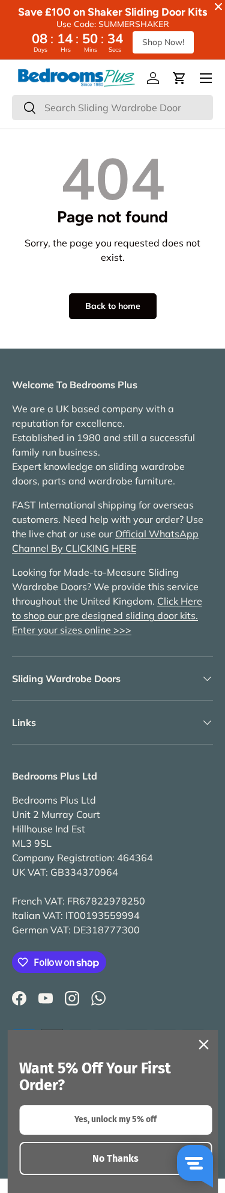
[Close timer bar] (218, 6)
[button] (179, 78)
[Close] (203, 1044)
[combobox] (112, 107)
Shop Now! (163, 42)
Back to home (112, 306)
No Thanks (115, 1158)
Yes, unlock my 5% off (115, 1119)
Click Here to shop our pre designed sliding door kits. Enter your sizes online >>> (107, 615)
